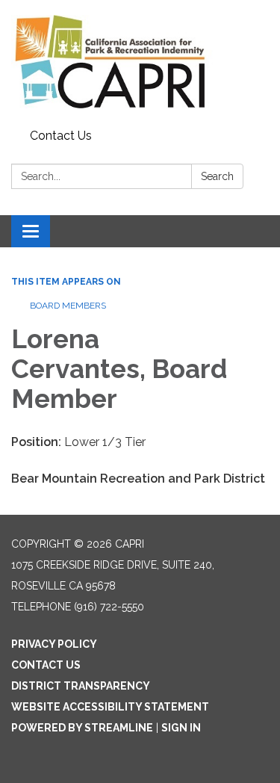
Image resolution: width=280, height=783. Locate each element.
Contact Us (61, 136)
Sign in (181, 728)
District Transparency (80, 686)
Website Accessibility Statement (110, 707)
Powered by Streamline (82, 728)
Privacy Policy (54, 644)
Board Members (68, 305)
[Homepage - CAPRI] (140, 61)
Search (217, 176)
